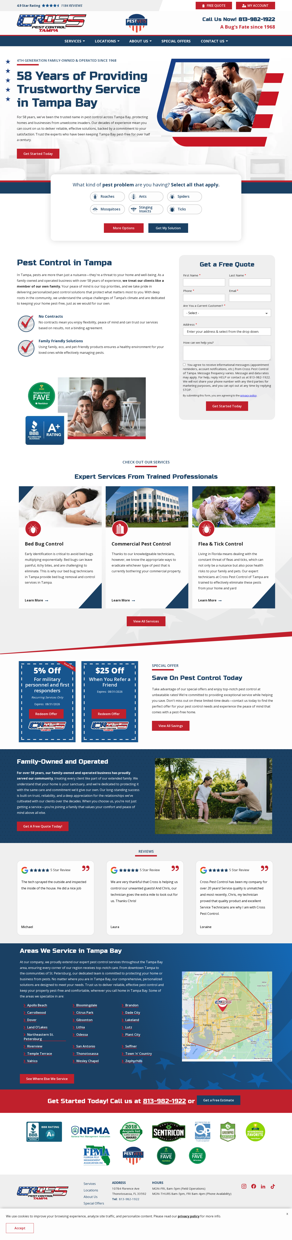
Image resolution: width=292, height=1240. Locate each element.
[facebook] (253, 1185)
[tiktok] (272, 1185)
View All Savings (171, 726)
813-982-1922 (164, 1101)
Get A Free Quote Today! (42, 826)
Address (189, 324)
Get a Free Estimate (218, 1100)
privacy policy (248, 395)
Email (232, 291)
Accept (20, 1228)
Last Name (236, 275)
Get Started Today (38, 154)
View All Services (146, 621)
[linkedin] (263, 1185)
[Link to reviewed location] (55, 870)
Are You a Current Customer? (203, 306)
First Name (190, 275)
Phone (187, 291)
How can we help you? (198, 342)
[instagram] (244, 1185)
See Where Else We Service (47, 1079)
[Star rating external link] (81, 5)
